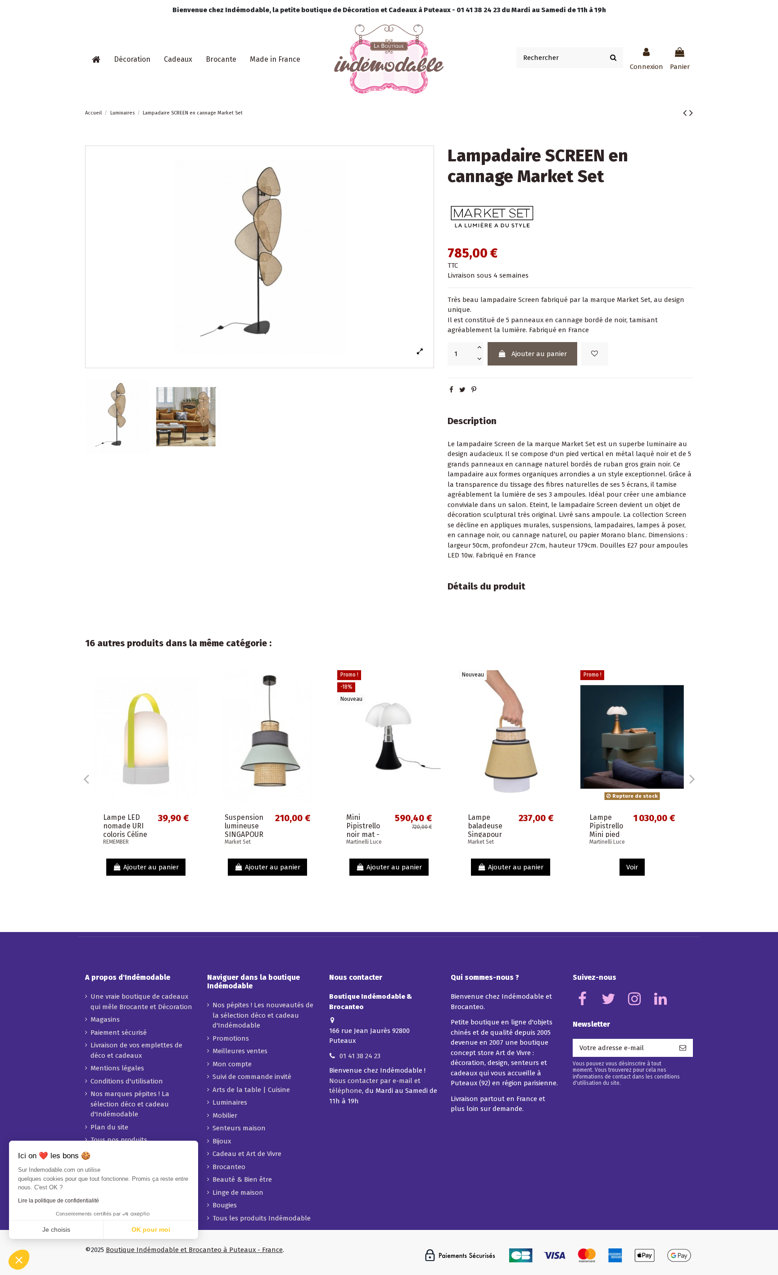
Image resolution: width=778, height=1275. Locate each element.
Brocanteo (229, 1167)
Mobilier (225, 1115)
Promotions (231, 1038)
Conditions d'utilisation (126, 1081)
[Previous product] (686, 113)
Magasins (105, 1019)
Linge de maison (238, 1192)
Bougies (225, 1205)
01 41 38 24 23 (359, 1056)
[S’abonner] (683, 1048)
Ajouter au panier (539, 354)
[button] (132, 59)
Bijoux (222, 1141)
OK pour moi (150, 1229)
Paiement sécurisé (118, 1032)
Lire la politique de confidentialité (58, 1200)
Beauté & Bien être (242, 1179)
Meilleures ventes (240, 1051)
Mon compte (232, 1064)
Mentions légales (117, 1068)
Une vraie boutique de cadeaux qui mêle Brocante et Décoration (141, 1001)
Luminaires (230, 1102)
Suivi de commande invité (252, 1077)
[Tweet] (462, 390)
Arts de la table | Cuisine (251, 1090)
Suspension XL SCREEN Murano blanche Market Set (254, 834)
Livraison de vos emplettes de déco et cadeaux (136, 1050)
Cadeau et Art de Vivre (247, 1154)
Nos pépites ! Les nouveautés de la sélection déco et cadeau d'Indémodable (263, 1015)
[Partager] (451, 390)
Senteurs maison (239, 1128)
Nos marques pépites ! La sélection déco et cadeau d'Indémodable (129, 1104)
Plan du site (109, 1127)
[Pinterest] (473, 390)
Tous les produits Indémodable (262, 1218)
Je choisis (56, 1229)
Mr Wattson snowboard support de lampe (132, 830)
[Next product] (691, 113)
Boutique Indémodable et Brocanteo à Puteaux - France (194, 1250)
